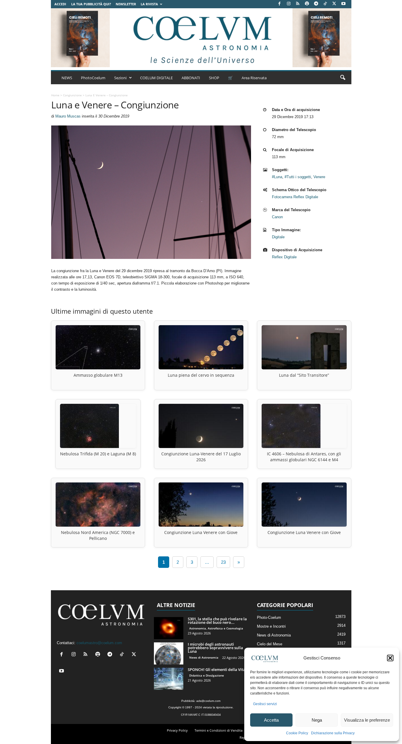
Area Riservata (254, 77)
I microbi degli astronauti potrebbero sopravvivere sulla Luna (215, 648)
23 (223, 562)
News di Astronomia (203, 657)
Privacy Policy (177, 730)
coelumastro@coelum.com (99, 643)
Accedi (60, 4)
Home (55, 95)
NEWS (67, 77)
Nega (317, 719)
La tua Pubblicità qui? (91, 4)
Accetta (271, 719)
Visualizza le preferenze (367, 719)
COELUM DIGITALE (156, 77)
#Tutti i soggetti (298, 177)
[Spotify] (306, 4)
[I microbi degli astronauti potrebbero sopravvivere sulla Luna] (168, 653)
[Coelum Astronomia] (201, 37)
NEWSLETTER (126, 4)
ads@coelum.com (208, 700)
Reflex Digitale (284, 257)
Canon (277, 217)
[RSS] (297, 4)
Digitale (278, 237)
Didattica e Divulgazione (206, 675)
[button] (390, 658)
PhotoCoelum (93, 77)
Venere (319, 177)
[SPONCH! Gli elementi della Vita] (168, 679)
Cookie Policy (297, 733)
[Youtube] (343, 4)
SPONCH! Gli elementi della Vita (216, 669)
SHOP (214, 77)
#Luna (277, 177)
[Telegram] (316, 4)
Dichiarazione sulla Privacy (333, 733)
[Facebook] (279, 4)
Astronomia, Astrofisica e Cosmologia (216, 628)
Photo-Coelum (269, 617)
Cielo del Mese (269, 644)
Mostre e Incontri (271, 626)
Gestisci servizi (265, 704)
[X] (334, 4)
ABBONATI (191, 77)
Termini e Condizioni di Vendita (218, 730)
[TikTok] (325, 4)
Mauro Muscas (68, 116)
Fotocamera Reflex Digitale (295, 197)
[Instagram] (288, 4)
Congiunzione (72, 95)
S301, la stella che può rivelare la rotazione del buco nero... (217, 620)
